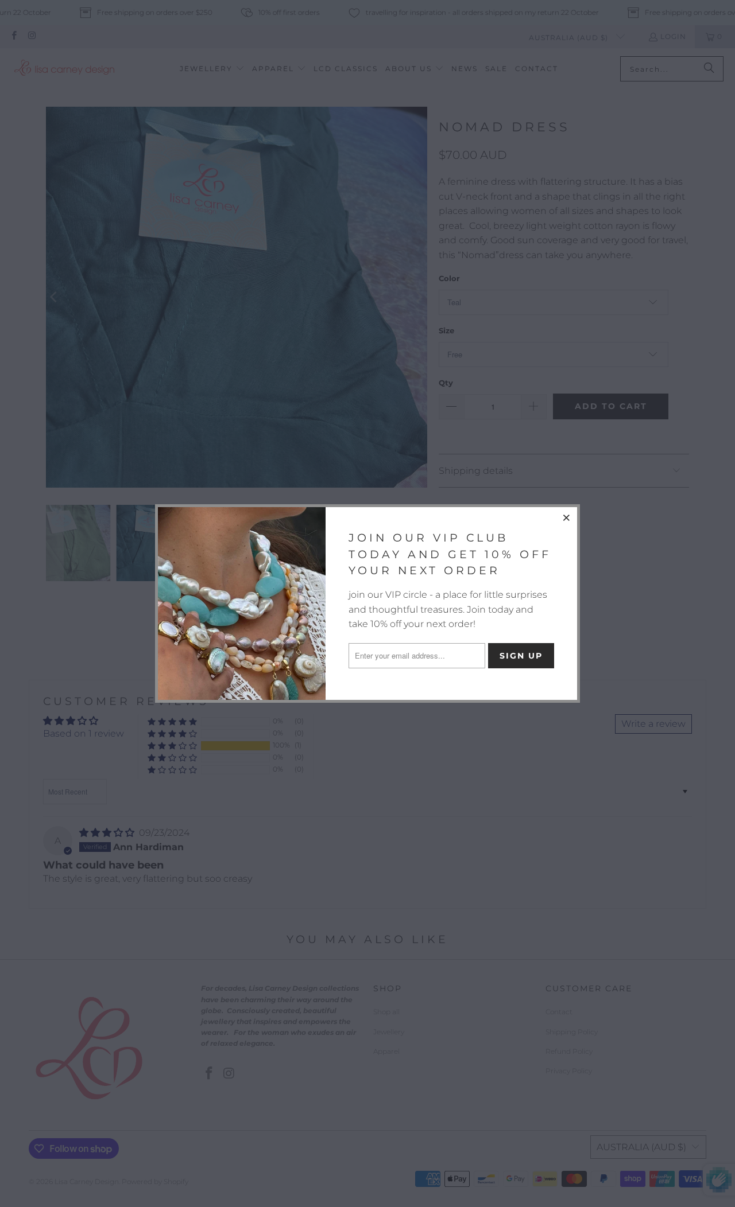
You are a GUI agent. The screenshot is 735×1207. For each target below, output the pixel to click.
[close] (566, 517)
